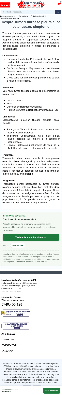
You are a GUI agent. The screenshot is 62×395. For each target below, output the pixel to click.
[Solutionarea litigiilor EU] (31, 326)
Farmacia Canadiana (7, 16)
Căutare (58, 12)
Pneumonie (17, 245)
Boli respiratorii (38, 16)
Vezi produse (51, 390)
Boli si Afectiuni (24, 16)
